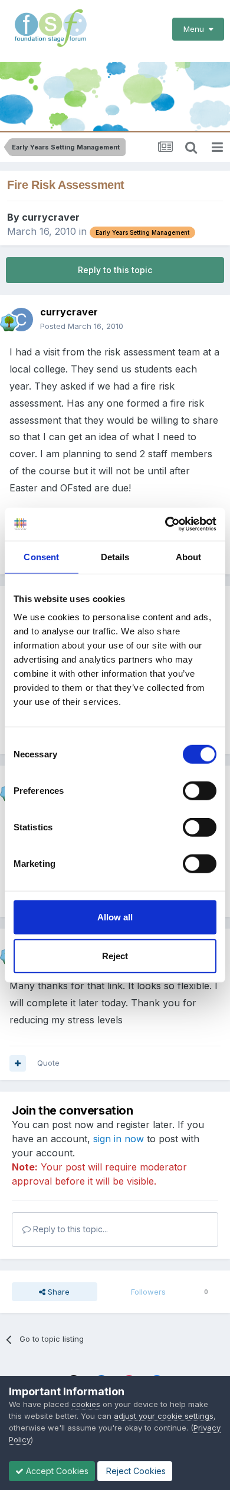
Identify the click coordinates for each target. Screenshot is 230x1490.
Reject (115, 955)
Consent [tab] (41, 556)
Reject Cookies (135, 1471)
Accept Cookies (56, 1471)
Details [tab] (115, 556)
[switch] (199, 790)
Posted (81, 326)
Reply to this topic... (69, 1229)
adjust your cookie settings (163, 1416)
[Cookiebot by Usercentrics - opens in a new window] (165, 524)
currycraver (51, 217)
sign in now (118, 1139)
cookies (85, 1404)
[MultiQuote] (17, 1063)
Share (57, 1291)
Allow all (115, 917)
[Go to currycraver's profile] (21, 319)
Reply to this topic (115, 270)
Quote (48, 1062)
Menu (196, 29)
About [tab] (189, 556)
